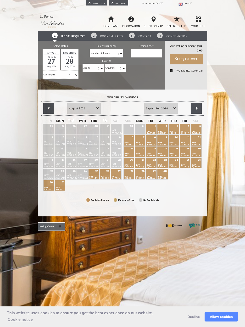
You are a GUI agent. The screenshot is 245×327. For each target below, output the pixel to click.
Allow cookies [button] (221, 317)
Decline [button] (194, 317)
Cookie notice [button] (20, 319)
